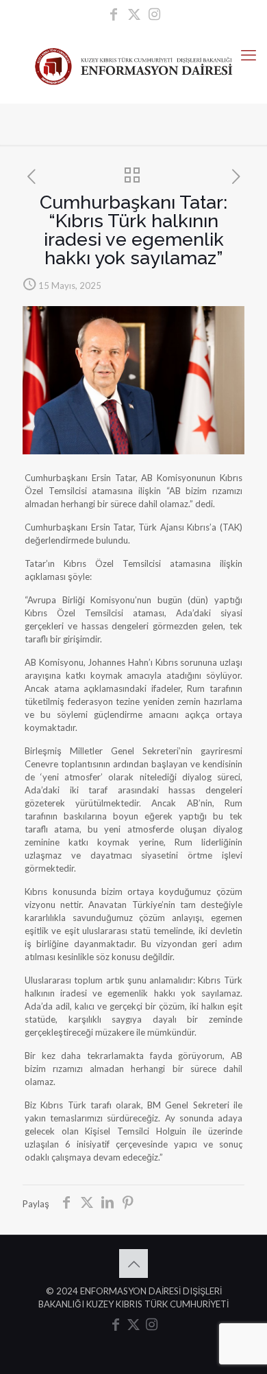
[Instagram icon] (155, 15)
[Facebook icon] (113, 15)
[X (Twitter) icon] (134, 15)
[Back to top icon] (133, 1263)
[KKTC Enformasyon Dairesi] (133, 65)
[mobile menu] (248, 55)
